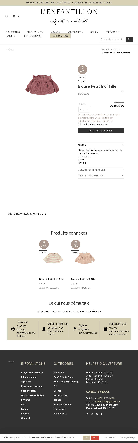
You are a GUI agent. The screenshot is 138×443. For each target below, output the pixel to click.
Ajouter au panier (101, 130)
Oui (86, 438)
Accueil (10, 49)
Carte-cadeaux (32, 36)
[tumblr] (102, 414)
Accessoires (74, 32)
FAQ (23, 404)
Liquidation (59, 409)
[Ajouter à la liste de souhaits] (122, 91)
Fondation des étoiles (32, 395)
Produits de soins (63, 404)
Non (95, 438)
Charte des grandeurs (91, 175)
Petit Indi (81, 81)
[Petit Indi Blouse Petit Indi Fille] (53, 258)
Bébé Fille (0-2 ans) (64, 377)
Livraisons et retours (91, 170)
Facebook (107, 52)
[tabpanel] (42, 84)
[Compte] (14, 16)
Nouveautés (13, 32)
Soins (93, 32)
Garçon (58, 390)
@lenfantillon (39, 214)
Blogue (25, 409)
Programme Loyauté (32, 372)
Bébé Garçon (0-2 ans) (66, 381)
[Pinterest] (97, 414)
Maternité (59, 372)
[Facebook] (87, 414)
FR (6, 16)
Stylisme (25, 400)
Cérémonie (111, 32)
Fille (56, 386)
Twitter (116, 52)
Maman (54, 32)
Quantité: (82, 104)
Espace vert (60, 413)
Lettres (25, 413)
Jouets (11, 36)
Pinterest (125, 52)
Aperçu (82, 145)
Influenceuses (28, 377)
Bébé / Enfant (34, 32)
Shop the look (28, 390)
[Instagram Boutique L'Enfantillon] (92, 414)
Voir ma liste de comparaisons (92, 124)
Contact (25, 418)
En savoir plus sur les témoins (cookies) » (117, 438)
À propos (26, 381)
